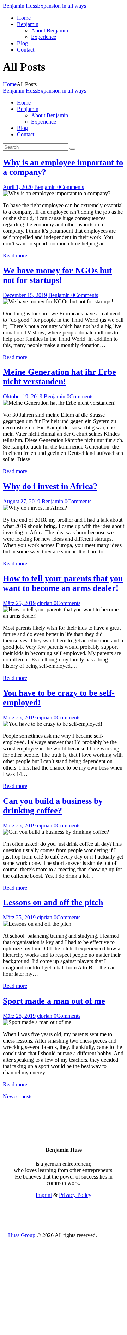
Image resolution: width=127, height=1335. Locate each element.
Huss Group (21, 1235)
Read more (15, 256)
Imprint (44, 1195)
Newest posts (17, 1096)
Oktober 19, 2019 (22, 396)
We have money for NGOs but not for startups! (57, 275)
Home (10, 84)
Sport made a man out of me (54, 1000)
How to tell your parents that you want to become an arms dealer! (63, 583)
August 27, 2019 (21, 501)
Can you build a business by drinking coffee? (53, 805)
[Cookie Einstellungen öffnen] (56, 1329)
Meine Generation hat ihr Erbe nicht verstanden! (59, 376)
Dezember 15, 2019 (25, 295)
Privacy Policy (75, 1195)
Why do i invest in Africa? (50, 486)
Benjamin (45, 187)
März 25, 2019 (19, 603)
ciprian (45, 603)
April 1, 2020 (18, 187)
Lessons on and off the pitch (53, 902)
